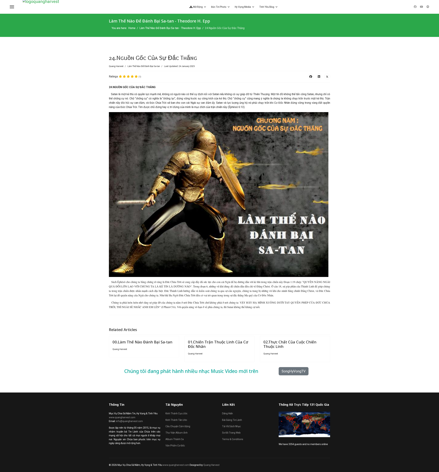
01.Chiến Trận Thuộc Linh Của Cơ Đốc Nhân (218, 344)
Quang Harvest (211, 465)
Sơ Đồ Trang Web (231, 432)
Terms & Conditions (232, 439)
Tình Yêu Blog (266, 6)
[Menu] (12, 7)
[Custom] (427, 6)
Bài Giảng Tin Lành (232, 420)
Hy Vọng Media (243, 6)
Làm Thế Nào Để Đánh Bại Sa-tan (144, 66)
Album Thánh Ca (174, 439)
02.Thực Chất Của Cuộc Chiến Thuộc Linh (289, 344)
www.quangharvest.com (122, 417)
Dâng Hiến (227, 413)
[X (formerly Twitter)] (327, 76)
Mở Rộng (198, 6)
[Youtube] (421, 6)
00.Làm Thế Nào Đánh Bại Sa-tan (142, 341)
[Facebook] (415, 6)
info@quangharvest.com (129, 421)
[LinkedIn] (319, 76)
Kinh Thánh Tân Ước (176, 420)
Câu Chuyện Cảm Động (177, 426)
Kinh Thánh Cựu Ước (176, 413)
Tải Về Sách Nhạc (231, 426)
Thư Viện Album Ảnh (176, 432)
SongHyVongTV (294, 371)
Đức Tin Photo (218, 6)
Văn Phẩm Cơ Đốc (175, 445)
